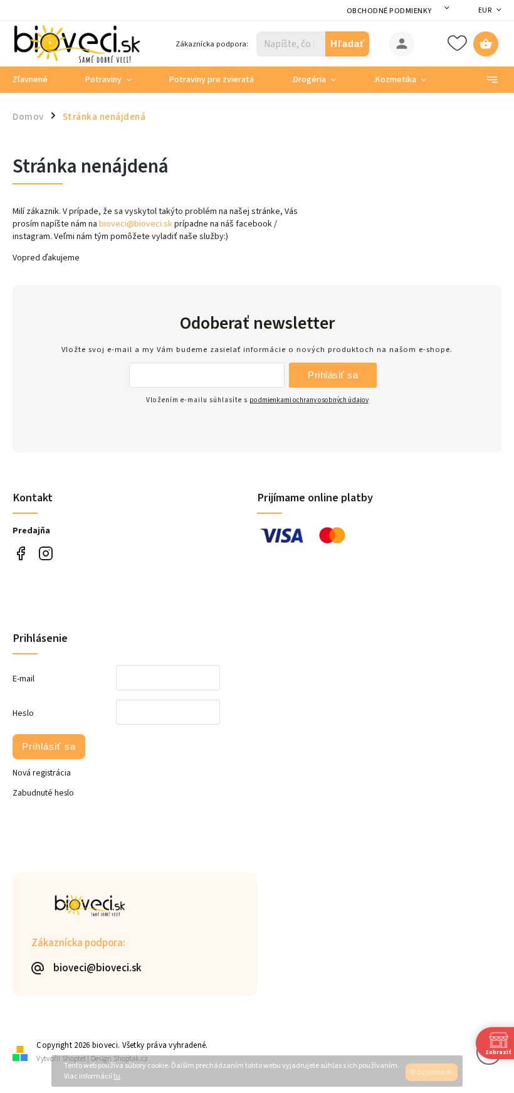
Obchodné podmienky (389, 11)
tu (116, 1076)
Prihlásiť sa (333, 375)
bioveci (45, 554)
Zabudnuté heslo (43, 793)
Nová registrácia (42, 773)
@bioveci (20, 554)
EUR (485, 10)
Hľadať (347, 43)
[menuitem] (39, 80)
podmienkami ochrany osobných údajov (309, 400)
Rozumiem (432, 1072)
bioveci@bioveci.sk (135, 224)
